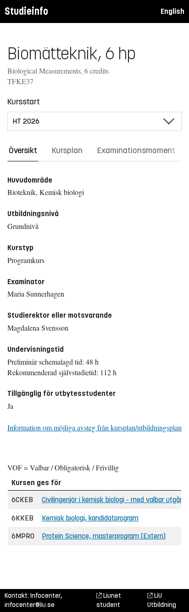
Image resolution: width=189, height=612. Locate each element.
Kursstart (23, 102)
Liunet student (108, 600)
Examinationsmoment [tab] (136, 150)
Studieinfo (26, 11)
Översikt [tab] (23, 150)
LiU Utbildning (161, 600)
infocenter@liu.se (30, 605)
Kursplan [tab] (67, 150)
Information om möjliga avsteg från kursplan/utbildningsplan (94, 427)
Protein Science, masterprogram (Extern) (104, 536)
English (172, 11)
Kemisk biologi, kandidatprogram (90, 518)
